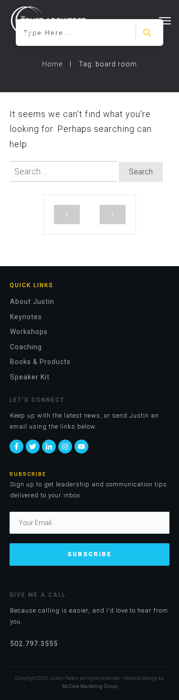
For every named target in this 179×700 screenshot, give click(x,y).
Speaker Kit (30, 377)
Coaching (26, 347)
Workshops (29, 331)
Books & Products (40, 362)
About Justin (32, 301)
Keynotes (26, 317)
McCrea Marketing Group (89, 686)
